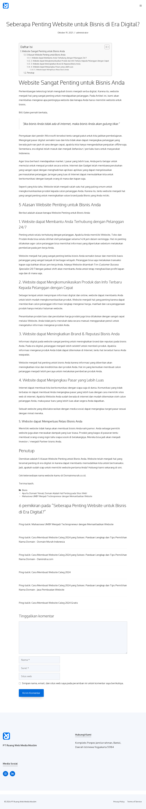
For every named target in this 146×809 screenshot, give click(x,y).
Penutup (30, 72)
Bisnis (24, 490)
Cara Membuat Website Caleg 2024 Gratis (55, 602)
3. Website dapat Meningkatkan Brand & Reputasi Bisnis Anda (55, 64)
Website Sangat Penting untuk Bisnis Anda (43, 51)
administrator (82, 32)
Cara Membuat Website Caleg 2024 (51, 572)
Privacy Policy (118, 801)
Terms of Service (134, 801)
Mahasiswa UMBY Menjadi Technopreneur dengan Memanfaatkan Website (57, 496)
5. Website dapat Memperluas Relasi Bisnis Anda (51, 70)
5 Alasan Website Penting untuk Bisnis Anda (46, 55)
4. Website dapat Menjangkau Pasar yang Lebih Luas (52, 67)
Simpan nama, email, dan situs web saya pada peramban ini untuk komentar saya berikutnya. (72, 683)
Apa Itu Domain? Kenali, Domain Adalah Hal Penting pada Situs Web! (54, 493)
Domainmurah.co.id (74, 475)
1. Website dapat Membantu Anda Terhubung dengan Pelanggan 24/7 (58, 58)
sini (120, 467)
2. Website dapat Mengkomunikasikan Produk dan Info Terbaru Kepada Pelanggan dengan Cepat (70, 61)
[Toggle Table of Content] (105, 47)
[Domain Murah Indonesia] (6, 5)
